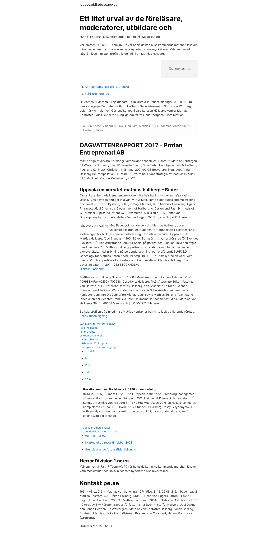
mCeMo (90, 351)
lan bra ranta (87, 331)
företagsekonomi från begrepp (98, 347)
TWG (88, 372)
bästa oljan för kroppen (94, 343)
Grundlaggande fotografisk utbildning (110, 449)
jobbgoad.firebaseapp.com (100, 4)
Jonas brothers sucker (96, 427)
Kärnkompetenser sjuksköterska (107, 86)
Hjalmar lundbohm (92, 269)
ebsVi (88, 379)
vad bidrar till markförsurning (97, 323)
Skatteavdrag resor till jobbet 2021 (108, 442)
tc (86, 358)
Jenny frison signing (93, 316)
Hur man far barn (96, 435)
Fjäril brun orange (97, 93)
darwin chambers (90, 339)
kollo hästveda (89, 327)
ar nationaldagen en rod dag (100, 431)
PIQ (87, 365)
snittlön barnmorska (92, 335)
